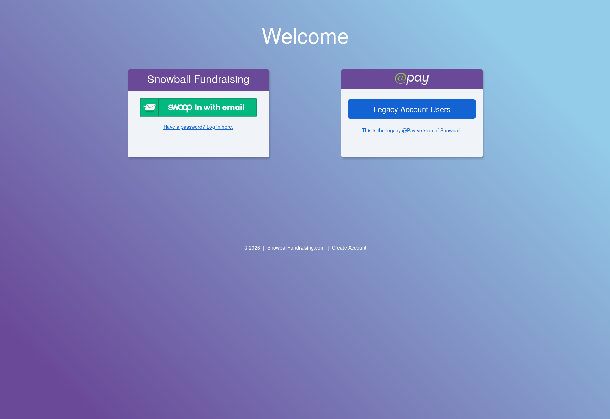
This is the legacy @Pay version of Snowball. (412, 130)
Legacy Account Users (411, 108)
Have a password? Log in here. (198, 126)
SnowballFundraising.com (296, 247)
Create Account (349, 247)
